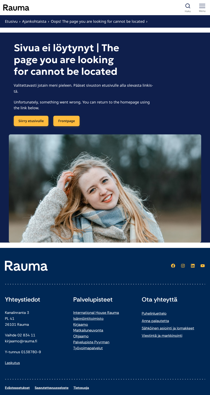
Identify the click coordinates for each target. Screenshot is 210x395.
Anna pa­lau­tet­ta (155, 320)
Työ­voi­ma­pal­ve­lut (88, 348)
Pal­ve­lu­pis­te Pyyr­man (91, 342)
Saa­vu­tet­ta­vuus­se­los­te (51, 388)
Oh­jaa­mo (81, 336)
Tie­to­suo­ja (81, 388)
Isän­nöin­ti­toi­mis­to (88, 318)
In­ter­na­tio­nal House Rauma (96, 312)
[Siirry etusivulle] (16, 8)
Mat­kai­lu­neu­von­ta (88, 330)
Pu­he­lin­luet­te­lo (154, 313)
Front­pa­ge (66, 121)
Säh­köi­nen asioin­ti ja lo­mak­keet (168, 328)
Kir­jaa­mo (80, 324)
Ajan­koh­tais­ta (34, 21)
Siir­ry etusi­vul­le (31, 121)
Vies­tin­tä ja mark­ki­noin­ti (162, 335)
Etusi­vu (11, 21)
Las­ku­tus (12, 362)
